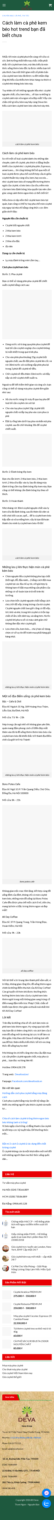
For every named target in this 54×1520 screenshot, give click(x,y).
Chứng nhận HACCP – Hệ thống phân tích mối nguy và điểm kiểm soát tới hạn (30, 1224)
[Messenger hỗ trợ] (46, 1493)
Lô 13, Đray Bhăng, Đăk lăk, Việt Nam (25, 1437)
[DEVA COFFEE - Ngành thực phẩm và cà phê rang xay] (27, 5)
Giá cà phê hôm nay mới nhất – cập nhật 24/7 (31, 1258)
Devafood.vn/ (22, 1074)
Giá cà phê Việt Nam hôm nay (17, 1373)
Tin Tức (25, 16)
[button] (4, 5)
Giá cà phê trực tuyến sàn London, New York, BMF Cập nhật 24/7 (31, 1248)
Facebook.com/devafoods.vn (27, 1081)
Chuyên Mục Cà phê (11, 16)
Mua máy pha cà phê (12, 1365)
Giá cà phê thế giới (11, 1376)
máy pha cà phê (18, 1182)
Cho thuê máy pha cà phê (14, 1369)
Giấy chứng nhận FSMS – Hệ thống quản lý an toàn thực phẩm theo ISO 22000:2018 (29, 1237)
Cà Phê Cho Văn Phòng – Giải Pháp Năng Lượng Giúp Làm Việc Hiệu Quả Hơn (31, 1269)
